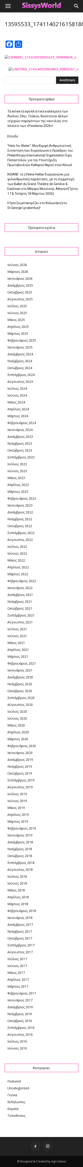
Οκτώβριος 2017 (19, 938)
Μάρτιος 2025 (17, 333)
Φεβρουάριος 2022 (21, 581)
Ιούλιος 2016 (17, 1041)
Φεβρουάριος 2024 (21, 423)
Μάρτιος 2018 (17, 904)
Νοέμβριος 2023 (19, 443)
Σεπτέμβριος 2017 (21, 945)
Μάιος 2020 (16, 725)
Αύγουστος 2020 (20, 704)
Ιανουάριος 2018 (20, 917)
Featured (14, 1081)
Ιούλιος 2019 (17, 794)
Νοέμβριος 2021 (19, 601)
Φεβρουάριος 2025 (21, 340)
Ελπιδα (12, 136)
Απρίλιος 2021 (18, 649)
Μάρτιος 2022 (17, 574)
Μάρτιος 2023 (17, 491)
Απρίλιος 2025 (18, 326)
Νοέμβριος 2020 (19, 684)
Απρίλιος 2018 (18, 897)
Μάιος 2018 (16, 890)
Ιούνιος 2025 (17, 313)
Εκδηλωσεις (16, 1102)
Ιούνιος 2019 (17, 801)
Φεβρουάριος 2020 (21, 746)
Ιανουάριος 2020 (20, 753)
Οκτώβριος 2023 (19, 450)
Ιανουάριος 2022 (20, 588)
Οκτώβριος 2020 (19, 691)
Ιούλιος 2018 (17, 876)
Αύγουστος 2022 (20, 539)
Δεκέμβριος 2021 (20, 594)
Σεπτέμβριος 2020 (21, 698)
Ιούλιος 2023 (17, 464)
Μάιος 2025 (16, 320)
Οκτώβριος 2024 (19, 368)
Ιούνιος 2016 (17, 1048)
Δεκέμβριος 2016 (20, 1007)
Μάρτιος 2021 (17, 656)
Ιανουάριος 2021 (20, 670)
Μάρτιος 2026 (17, 271)
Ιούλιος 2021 (17, 629)
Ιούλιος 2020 (17, 711)
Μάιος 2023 (16, 478)
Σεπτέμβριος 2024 (21, 375)
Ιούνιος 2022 (17, 553)
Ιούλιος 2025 (17, 306)
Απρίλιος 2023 (18, 484)
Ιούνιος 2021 (17, 636)
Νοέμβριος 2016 (19, 1014)
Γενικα (12, 1095)
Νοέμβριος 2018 (19, 849)
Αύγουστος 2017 (20, 952)
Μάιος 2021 (16, 643)
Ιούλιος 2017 (17, 959)
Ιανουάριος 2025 (20, 347)
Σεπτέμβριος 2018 (21, 862)
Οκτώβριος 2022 (19, 526)
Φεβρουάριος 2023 (21, 498)
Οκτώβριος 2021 (19, 608)
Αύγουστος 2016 (20, 1034)
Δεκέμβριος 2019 (20, 759)
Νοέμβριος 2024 (19, 361)
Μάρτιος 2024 (17, 416)
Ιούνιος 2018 (17, 883)
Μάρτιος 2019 (17, 821)
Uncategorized (18, 1088)
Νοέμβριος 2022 (19, 519)
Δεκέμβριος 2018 (20, 842)
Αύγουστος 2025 (20, 299)
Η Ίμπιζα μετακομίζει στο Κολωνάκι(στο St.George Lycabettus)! (37, 205)
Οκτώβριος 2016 (19, 1021)
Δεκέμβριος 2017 (20, 924)
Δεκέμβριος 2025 (20, 285)
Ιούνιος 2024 (17, 395)
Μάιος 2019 (16, 807)
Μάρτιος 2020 (17, 739)
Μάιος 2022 (16, 560)
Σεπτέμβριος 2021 (21, 615)
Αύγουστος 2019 (20, 787)
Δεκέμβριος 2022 (20, 512)
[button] (76, 6)
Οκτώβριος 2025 (19, 292)
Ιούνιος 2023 (17, 471)
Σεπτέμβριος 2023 (21, 457)
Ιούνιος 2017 (17, 966)
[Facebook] (35, 1146)
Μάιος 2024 (16, 402)
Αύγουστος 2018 (20, 869)
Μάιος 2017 (16, 972)
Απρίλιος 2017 (18, 979)
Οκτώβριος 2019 (19, 773)
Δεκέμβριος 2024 (20, 354)
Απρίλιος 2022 (18, 567)
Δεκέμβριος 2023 (20, 436)
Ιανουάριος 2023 (20, 505)
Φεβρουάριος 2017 (21, 993)
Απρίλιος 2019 (18, 814)
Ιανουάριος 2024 (20, 429)
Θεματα (12, 1109)
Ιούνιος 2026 (17, 265)
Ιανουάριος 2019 (20, 835)
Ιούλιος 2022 (17, 546)
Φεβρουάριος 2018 (21, 911)
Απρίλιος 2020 (18, 732)
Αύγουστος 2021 (20, 622)
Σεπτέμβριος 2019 (21, 780)
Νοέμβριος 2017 (19, 931)
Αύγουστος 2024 (20, 381)
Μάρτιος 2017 (17, 986)
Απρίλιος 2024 (18, 409)
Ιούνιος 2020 (17, 718)
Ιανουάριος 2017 (20, 1000)
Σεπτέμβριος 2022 (21, 533)
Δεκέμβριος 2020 (20, 677)
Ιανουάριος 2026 (20, 278)
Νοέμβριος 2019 (19, 766)
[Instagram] (47, 1146)
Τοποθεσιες (16, 1115)
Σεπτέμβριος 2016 (21, 1027)
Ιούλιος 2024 (17, 388)
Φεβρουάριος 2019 (21, 828)
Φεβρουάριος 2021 (21, 663)
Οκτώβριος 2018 (19, 856)
